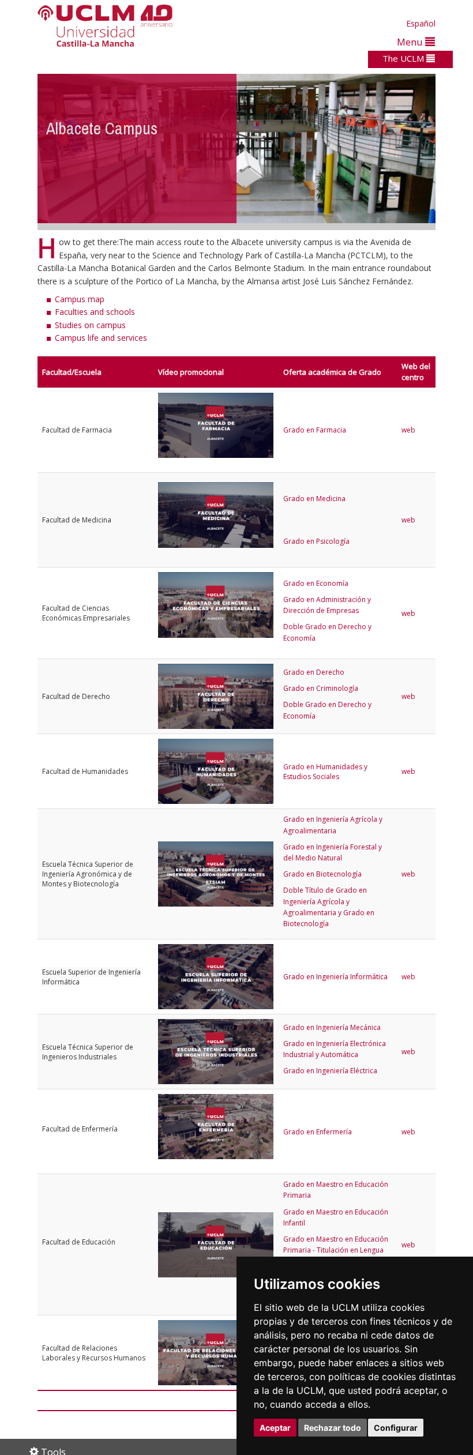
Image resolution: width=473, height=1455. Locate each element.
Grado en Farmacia (314, 430)
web (408, 430)
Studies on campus (90, 324)
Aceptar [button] (275, 1428)
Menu (411, 41)
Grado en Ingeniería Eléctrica (330, 1071)
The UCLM (404, 58)
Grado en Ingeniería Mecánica (332, 1027)
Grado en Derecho (313, 672)
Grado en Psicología (316, 541)
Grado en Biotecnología (322, 874)
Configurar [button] (396, 1428)
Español (421, 23)
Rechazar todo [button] (332, 1428)
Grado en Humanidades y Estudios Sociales (325, 771)
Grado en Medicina (314, 498)
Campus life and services (101, 337)
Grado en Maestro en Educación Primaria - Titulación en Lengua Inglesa (335, 1250)
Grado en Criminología (320, 688)
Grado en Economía (315, 583)
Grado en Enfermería (317, 1132)
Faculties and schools (95, 311)
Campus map (79, 299)
